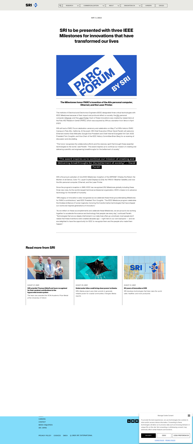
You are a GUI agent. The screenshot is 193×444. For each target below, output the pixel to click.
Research (69, 5)
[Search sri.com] (60, 5)
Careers (148, 5)
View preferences (181, 435)
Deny (164, 435)
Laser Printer (84, 118)
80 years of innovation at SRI (135, 288)
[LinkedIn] (129, 421)
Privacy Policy (45, 435)
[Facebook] (133, 421)
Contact (42, 422)
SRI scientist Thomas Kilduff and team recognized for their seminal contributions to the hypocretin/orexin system (47, 290)
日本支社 (161, 5)
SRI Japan (43, 428)
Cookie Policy (159, 440)
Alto (117, 115)
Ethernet (68, 118)
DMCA (65, 435)
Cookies (57, 435)
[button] (189, 416)
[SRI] (32, 5)
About (111, 5)
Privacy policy (170, 440)
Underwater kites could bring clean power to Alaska (96, 288)
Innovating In (129, 5)
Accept (148, 435)
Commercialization (91, 5)
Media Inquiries (46, 425)
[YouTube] (137, 421)
